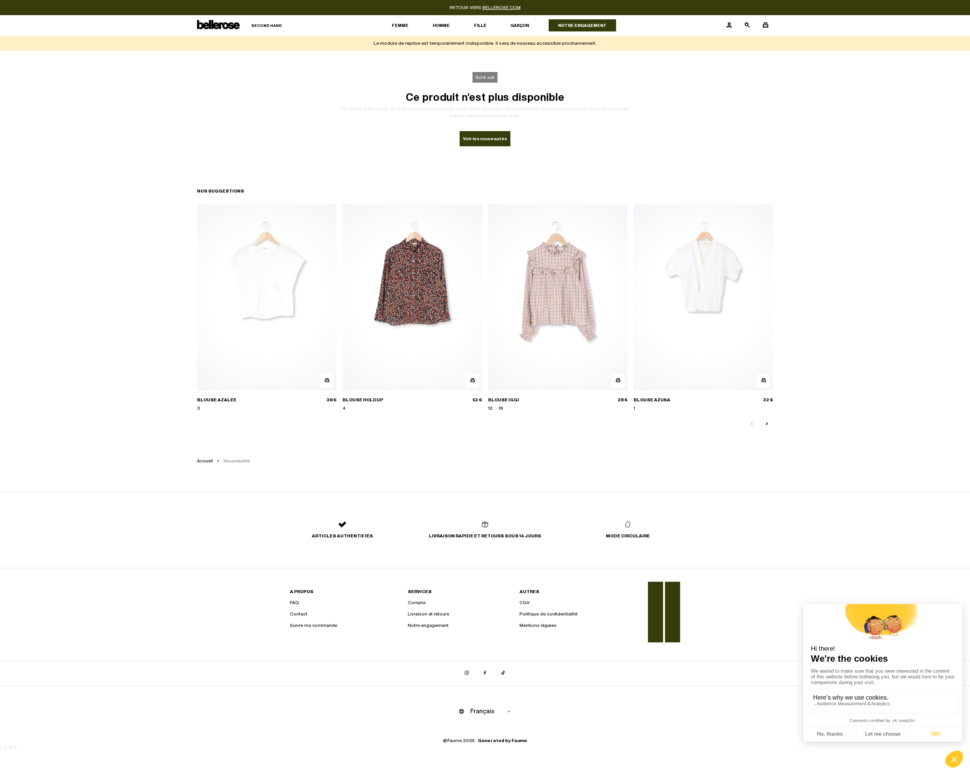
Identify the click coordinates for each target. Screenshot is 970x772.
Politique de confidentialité (548, 614)
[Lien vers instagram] (467, 673)
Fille (480, 25)
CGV (524, 602)
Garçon (519, 25)
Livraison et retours (428, 614)
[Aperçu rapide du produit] (326, 380)
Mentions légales (538, 625)
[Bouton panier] (765, 25)
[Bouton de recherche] (747, 25)
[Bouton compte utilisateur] (729, 25)
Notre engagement (582, 25)
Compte (417, 602)
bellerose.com (501, 7)
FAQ (294, 602)
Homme (441, 25)
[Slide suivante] (767, 424)
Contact (298, 614)
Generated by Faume (502, 740)
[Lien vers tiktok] (503, 673)
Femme (400, 25)
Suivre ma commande (313, 625)
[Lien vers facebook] (485, 673)
